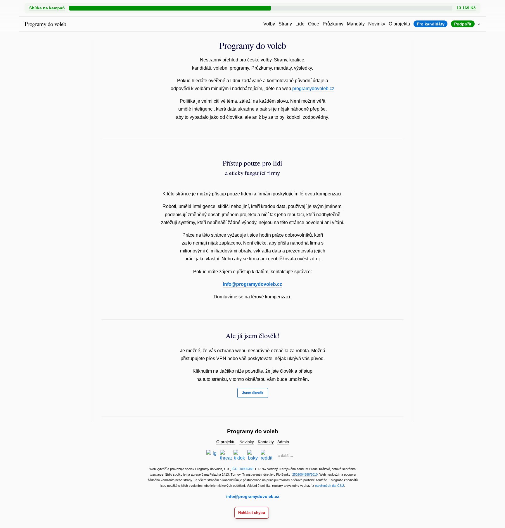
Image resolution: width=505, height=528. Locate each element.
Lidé (300, 23)
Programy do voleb (45, 24)
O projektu (399, 23)
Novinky (376, 23)
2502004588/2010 (305, 474)
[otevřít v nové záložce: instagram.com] (212, 456)
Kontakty (266, 442)
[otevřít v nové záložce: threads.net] (226, 456)
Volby (269, 23)
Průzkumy (333, 23)
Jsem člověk (252, 393)
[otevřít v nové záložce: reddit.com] (266, 456)
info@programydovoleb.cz (252, 284)
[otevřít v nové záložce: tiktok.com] (239, 456)
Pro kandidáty (431, 24)
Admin (283, 442)
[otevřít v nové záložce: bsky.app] (253, 456)
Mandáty (356, 23)
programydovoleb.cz (313, 88)
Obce (313, 23)
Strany (285, 23)
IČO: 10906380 (242, 469)
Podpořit (462, 24)
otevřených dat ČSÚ (329, 485)
